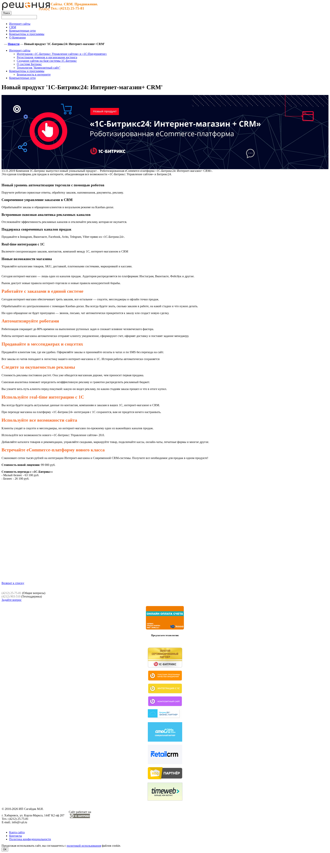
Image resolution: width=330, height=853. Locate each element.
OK (5, 849)
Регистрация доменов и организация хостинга (47, 57)
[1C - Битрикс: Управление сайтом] (80, 817)
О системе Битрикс (29, 64)
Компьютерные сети (22, 78)
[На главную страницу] (26, 9)
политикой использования (84, 845)
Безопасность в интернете (34, 74)
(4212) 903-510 (11, 596)
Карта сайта (17, 832)
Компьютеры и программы (26, 71)
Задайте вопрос (12, 599)
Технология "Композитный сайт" (38, 67)
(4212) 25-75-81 (11, 593)
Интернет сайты (19, 50)
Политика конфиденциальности (30, 839)
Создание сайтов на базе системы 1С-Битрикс (47, 60)
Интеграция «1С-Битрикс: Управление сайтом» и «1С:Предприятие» (62, 53)
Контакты (15, 835)
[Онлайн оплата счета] (165, 628)
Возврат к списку (13, 583)
